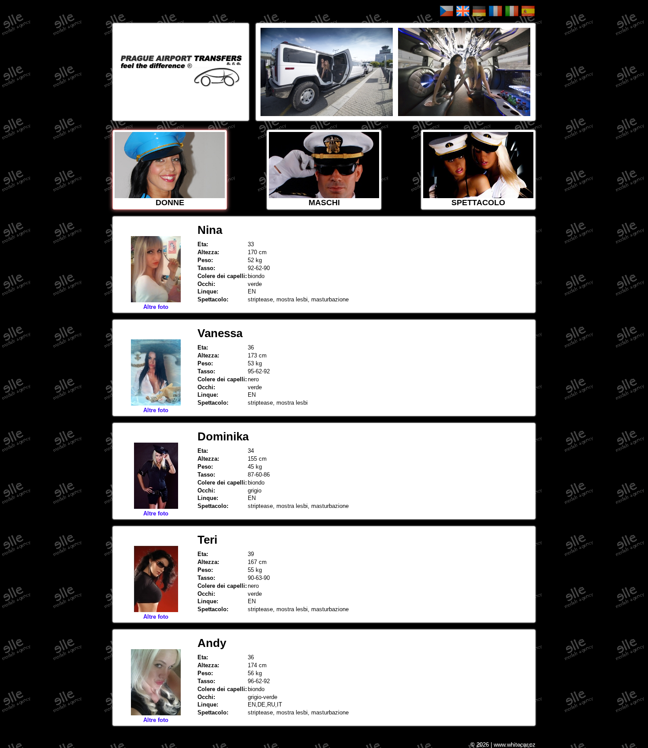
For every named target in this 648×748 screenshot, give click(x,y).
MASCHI (324, 202)
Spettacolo (478, 202)
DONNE (170, 202)
